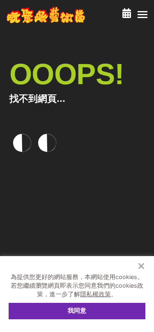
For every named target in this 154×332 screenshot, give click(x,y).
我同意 (77, 310)
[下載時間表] (126, 13)
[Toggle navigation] (142, 14)
